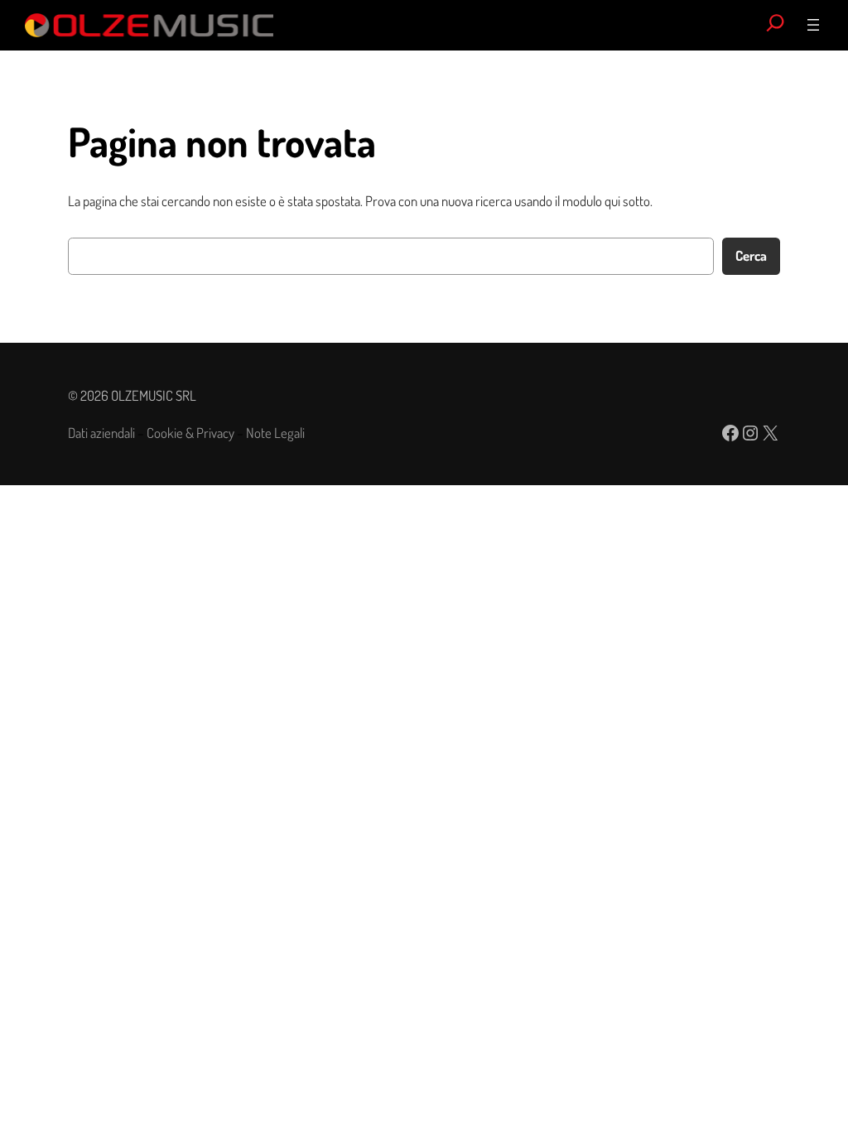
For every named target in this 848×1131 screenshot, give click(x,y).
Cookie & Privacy (190, 432)
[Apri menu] (813, 25)
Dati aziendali (101, 432)
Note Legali (275, 432)
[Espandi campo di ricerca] (775, 25)
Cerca (751, 255)
